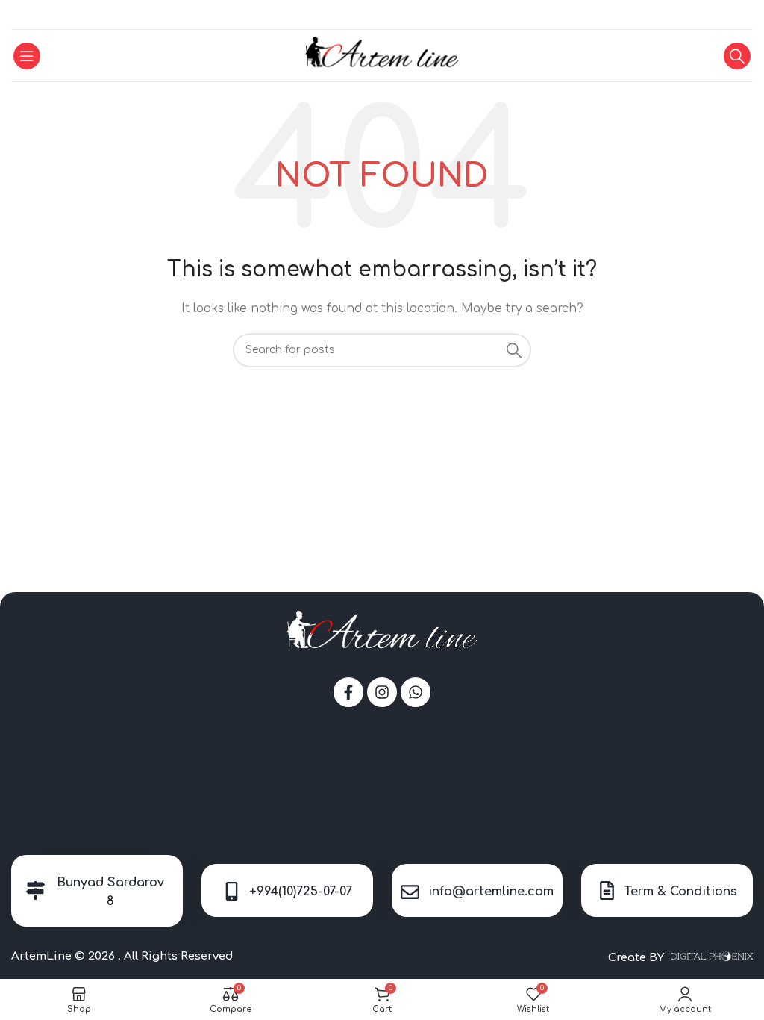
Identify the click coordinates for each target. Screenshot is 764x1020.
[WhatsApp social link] (381, 14)
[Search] (737, 56)
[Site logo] (382, 54)
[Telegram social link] (400, 14)
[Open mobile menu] (27, 56)
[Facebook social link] (363, 14)
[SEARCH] (514, 350)
